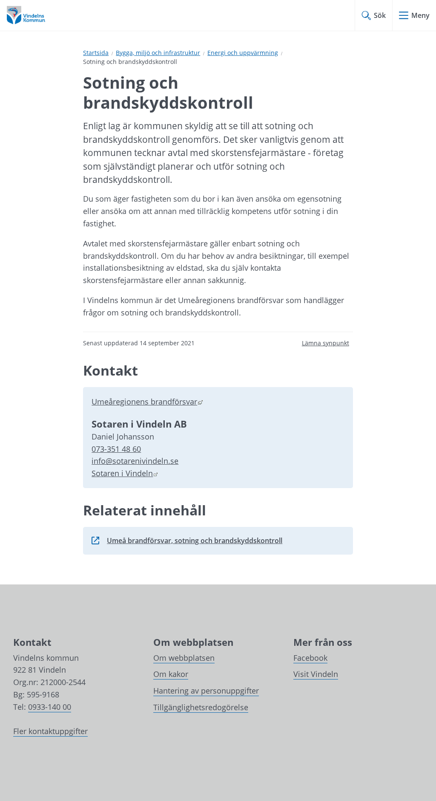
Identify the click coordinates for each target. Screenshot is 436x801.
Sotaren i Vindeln (125, 473)
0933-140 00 (49, 707)
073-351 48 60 (116, 449)
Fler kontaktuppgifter (50, 731)
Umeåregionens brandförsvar (147, 401)
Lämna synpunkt (325, 343)
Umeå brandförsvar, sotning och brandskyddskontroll (186, 543)
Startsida (96, 53)
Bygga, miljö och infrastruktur (158, 53)
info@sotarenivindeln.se (135, 461)
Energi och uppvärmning (242, 53)
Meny (420, 15)
